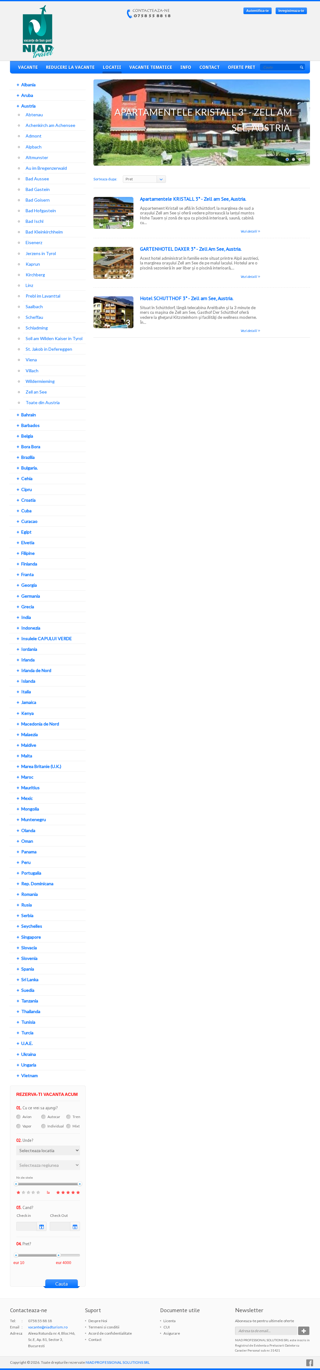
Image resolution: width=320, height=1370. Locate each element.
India (26, 617)
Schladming (37, 327)
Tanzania (29, 1000)
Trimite (303, 1331)
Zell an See (36, 391)
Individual (56, 1126)
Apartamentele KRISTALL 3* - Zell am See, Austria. (193, 199)
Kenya (27, 713)
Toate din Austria (43, 402)
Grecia (27, 606)
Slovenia (29, 958)
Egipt (26, 531)
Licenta (169, 1320)
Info (185, 67)
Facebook (309, 1362)
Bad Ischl (34, 221)
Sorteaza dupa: (105, 179)
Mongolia (30, 808)
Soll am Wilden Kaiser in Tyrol (54, 338)
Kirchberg (35, 274)
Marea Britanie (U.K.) (41, 766)
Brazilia (28, 457)
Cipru (26, 489)
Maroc (27, 777)
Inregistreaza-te (291, 11)
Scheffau (34, 317)
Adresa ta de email (253, 1330)
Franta (27, 574)
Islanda (28, 681)
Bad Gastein (38, 189)
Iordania (29, 649)
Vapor (27, 1126)
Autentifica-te (257, 11)
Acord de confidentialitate (110, 1333)
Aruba (27, 95)
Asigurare (171, 1333)
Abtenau (34, 114)
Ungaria (28, 1064)
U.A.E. (27, 1043)
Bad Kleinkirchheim (44, 231)
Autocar (54, 1117)
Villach (32, 370)
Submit (301, 67)
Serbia (27, 915)
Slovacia (29, 947)
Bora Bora (30, 446)
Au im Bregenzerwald (46, 168)
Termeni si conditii (103, 1327)
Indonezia (30, 627)
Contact (209, 67)
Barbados (30, 425)
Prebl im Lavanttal (43, 296)
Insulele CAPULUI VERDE (46, 638)
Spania (27, 968)
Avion (27, 1117)
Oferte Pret (241, 67)
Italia (26, 691)
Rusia (26, 904)
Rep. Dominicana (37, 883)
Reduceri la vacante (70, 67)
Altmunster (37, 157)
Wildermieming (40, 381)
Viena (31, 359)
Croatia (28, 500)
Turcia (27, 1032)
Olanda (28, 830)
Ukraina (28, 1054)
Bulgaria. (29, 467)
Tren (76, 1117)
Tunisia (28, 1022)
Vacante (28, 67)
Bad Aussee (37, 178)
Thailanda (30, 1011)
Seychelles (31, 926)
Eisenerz (34, 242)
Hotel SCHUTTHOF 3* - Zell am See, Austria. (186, 298)
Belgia (27, 436)
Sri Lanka (29, 979)
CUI (166, 1327)
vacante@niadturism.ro (48, 1327)
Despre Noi (97, 1320)
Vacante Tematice (150, 67)
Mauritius (30, 787)
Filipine (28, 553)
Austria (28, 105)
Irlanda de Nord (36, 670)
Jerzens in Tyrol (41, 253)
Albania (28, 84)
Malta (26, 755)
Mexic (27, 798)
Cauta (61, 1284)
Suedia (27, 990)
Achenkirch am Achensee (50, 125)
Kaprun (33, 264)
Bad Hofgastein (41, 210)
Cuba (26, 510)
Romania (29, 894)
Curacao (29, 521)
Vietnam (29, 1075)
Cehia (26, 478)
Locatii (112, 67)
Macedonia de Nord (40, 723)
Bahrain (28, 414)
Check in (24, 1215)
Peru (26, 862)
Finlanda (29, 563)
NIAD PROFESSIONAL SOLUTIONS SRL (118, 1362)
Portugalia (31, 873)
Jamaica (28, 702)
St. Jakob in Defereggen (49, 349)
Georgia (29, 585)
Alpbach (34, 146)
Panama (29, 851)
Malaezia (29, 734)
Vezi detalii (248, 231)
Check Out (59, 1215)
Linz (29, 285)
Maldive (28, 745)
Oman (27, 841)
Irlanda (28, 659)
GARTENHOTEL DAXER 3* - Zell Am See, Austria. (191, 249)
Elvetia (27, 542)
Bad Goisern (38, 200)
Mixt (76, 1126)
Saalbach (34, 306)
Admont (34, 135)
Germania (30, 596)
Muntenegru (33, 819)
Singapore (31, 937)
